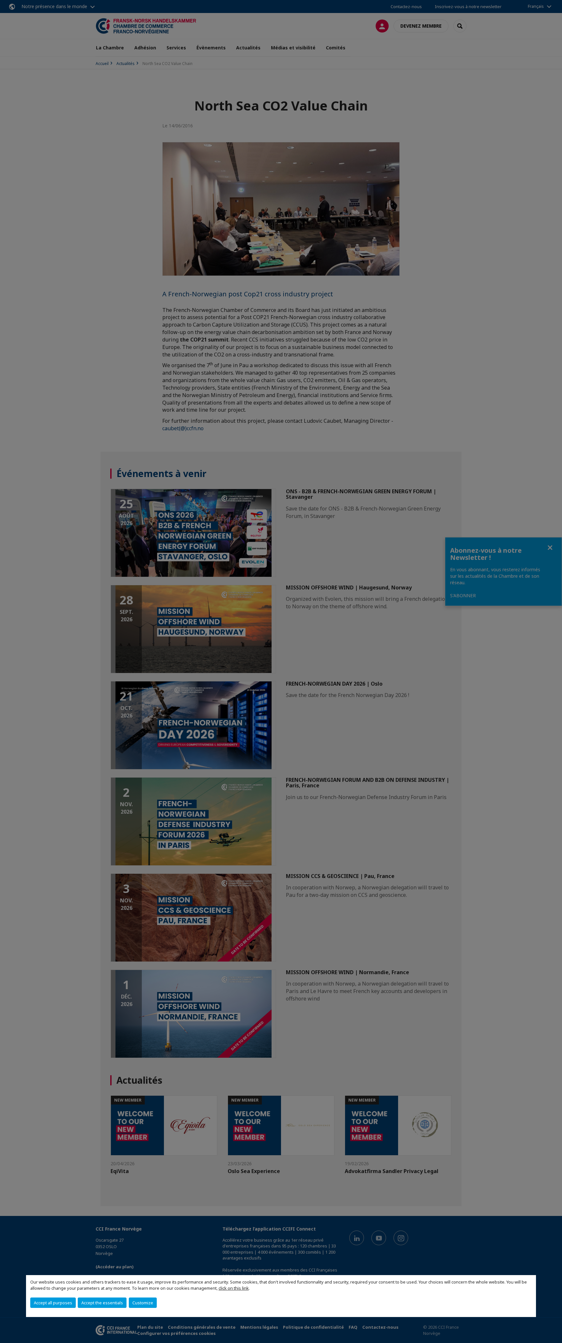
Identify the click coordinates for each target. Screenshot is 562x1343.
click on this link (234, 1288)
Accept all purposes (53, 1303)
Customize (142, 1303)
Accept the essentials (102, 1303)
